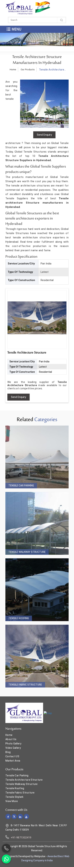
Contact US (12, 756)
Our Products (28, 69)
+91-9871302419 (21, 837)
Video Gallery (13, 747)
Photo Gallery (13, 743)
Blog (8, 752)
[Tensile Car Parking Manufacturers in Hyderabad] (37, 457)
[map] (48, 713)
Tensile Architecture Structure (24, 779)
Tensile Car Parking (21, 485)
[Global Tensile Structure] (19, 7)
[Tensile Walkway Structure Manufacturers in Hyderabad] (37, 523)
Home (13, 69)
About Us (10, 739)
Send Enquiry (18, 397)
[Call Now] (6, 848)
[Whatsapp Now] (6, 859)
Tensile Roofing (18, 618)
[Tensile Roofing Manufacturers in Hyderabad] (37, 589)
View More (11, 801)
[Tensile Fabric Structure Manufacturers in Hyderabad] (37, 656)
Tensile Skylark (14, 796)
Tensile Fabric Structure (25, 684)
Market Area (12, 760)
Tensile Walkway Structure (27, 551)
